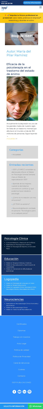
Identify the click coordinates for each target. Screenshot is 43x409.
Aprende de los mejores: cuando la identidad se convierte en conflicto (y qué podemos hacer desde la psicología (23, 189)
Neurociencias (14, 299)
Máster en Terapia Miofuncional (16, 285)
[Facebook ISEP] (14, 392)
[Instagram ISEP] (29, 392)
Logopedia (11, 279)
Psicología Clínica (16, 238)
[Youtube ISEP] (19, 392)
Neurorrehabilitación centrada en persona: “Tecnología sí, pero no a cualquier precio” (24, 210)
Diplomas (21, 330)
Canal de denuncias (21, 363)
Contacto (21, 376)
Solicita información (14, 406)
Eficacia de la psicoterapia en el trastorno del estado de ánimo (20, 69)
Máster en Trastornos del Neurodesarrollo (19, 309)
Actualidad (11, 139)
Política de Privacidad (21, 356)
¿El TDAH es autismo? (21, 204)
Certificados (21, 324)
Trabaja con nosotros (21, 337)
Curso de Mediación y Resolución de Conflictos (20, 242)
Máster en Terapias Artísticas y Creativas (18, 263)
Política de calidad (21, 350)
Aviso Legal (21, 343)
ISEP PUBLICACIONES (21, 382)
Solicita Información (32, 3)
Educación (11, 258)
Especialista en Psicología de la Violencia (18, 244)
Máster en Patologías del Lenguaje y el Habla (20, 283)
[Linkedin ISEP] (24, 392)
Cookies (21, 369)
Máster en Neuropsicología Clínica (16, 307)
